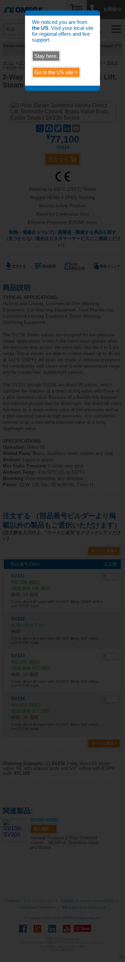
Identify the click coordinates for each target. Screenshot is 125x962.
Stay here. (46, 56)
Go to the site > (56, 72)
